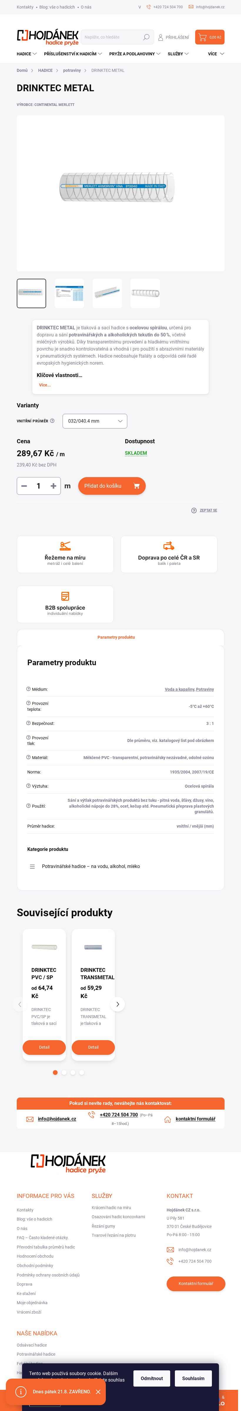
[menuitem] (27, 54)
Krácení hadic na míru (111, 1207)
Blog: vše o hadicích (57, 7)
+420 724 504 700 (195, 1261)
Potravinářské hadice (36, 1354)
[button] (55, 1072)
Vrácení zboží (29, 1312)
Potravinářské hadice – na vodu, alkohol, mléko (91, 866)
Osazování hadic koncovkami (118, 1216)
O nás (86, 7)
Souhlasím (193, 1378)
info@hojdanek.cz (194, 1249)
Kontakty (25, 7)
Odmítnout (152, 1378)
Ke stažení (26, 1293)
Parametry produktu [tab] (116, 637)
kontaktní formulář (195, 1119)
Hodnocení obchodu (35, 1256)
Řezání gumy (103, 1226)
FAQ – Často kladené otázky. (43, 1237)
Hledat (146, 37)
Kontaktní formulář (196, 1283)
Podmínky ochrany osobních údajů (48, 1275)
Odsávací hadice (32, 1345)
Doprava (24, 1284)
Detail (44, 1047)
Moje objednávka (32, 1302)
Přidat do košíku (102, 486)
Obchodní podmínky (35, 1265)
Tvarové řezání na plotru (114, 1235)
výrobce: (45, 105)
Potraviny (205, 689)
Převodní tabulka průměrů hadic (46, 1247)
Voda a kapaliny (179, 689)
